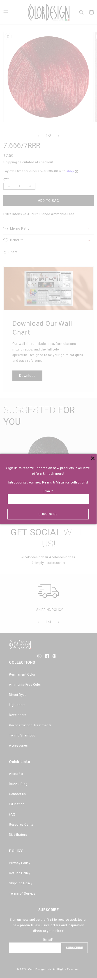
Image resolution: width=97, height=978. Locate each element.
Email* (48, 491)
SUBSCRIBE (48, 514)
